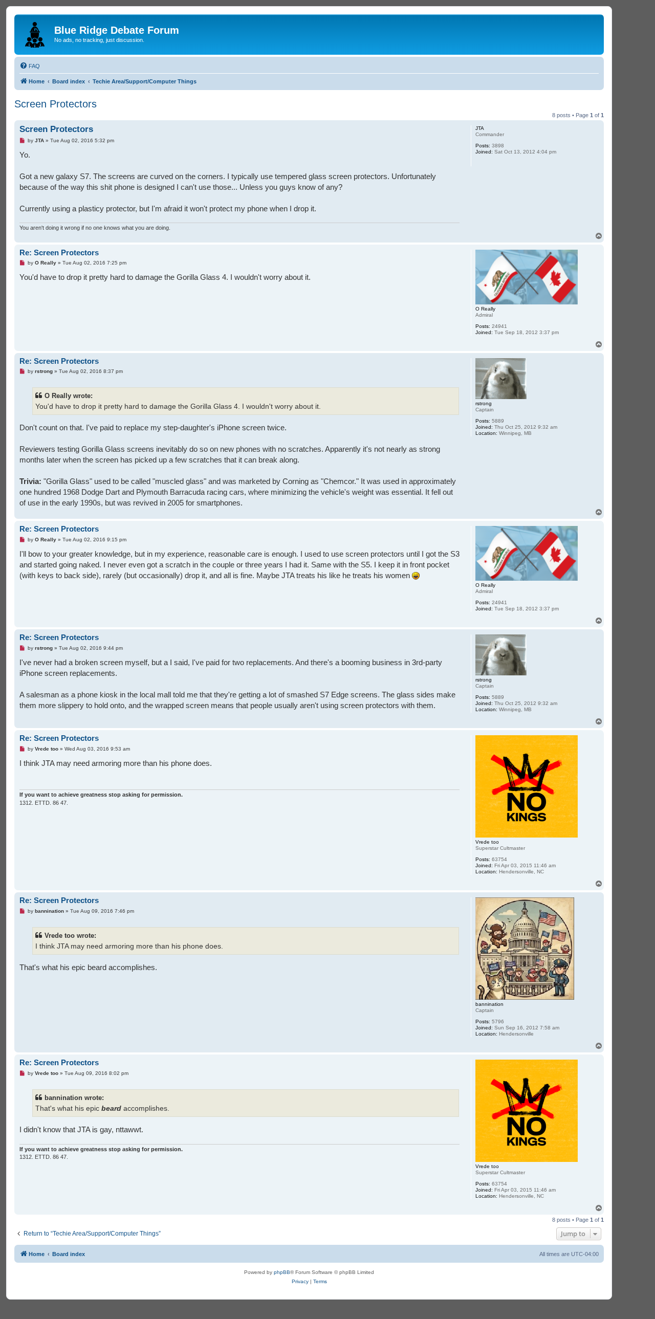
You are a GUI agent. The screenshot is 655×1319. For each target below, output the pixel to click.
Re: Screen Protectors (59, 252)
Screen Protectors (55, 103)
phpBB (282, 1272)
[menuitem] (29, 66)
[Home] (35, 33)
